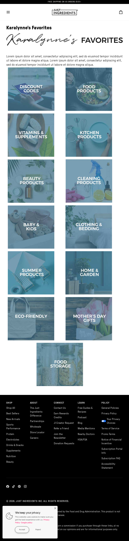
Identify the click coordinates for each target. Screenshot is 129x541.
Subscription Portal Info (111, 451)
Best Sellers (12, 413)
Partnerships (37, 421)
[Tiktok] (13, 486)
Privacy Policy (109, 413)
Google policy (26, 522)
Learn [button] (81, 403)
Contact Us (60, 408)
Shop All (10, 408)
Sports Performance (13, 426)
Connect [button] (59, 403)
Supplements (13, 450)
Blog (80, 423)
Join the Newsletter (60, 436)
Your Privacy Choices (113, 421)
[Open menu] (11, 12)
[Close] (55, 508)
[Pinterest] (19, 486)
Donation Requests (64, 443)
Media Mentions (86, 428)
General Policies (110, 408)
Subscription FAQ (110, 458)
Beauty (10, 462)
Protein (10, 434)
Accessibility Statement (108, 466)
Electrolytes (12, 439)
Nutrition (11, 456)
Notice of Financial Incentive (111, 441)
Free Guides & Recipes (85, 410)
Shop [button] (9, 403)
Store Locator (37, 432)
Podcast (82, 417)
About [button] (33, 403)
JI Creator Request (64, 423)
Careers (34, 438)
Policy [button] (105, 403)
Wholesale (35, 426)
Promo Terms (108, 434)
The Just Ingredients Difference (36, 412)
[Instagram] (25, 486)
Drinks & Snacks (15, 445)
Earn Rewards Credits (61, 415)
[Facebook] (7, 486)
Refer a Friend (61, 428)
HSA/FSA (82, 439)
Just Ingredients (26, 501)
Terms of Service (110, 428)
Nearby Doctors (86, 434)
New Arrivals (13, 419)
